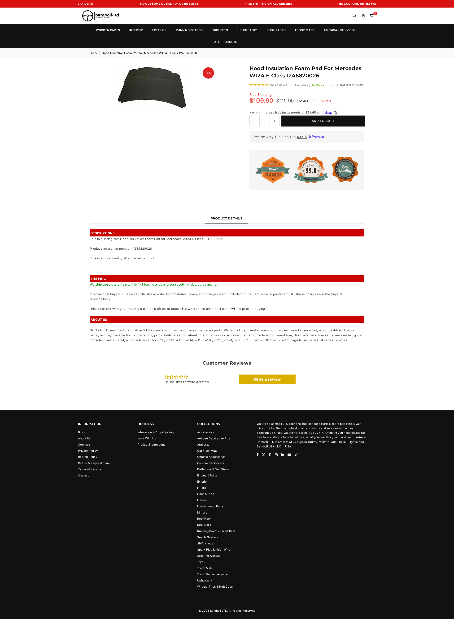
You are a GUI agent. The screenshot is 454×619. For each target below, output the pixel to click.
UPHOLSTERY (247, 30)
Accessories (205, 432)
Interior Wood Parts (210, 506)
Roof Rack (204, 518)
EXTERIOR (159, 30)
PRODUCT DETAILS (226, 218)
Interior (202, 500)
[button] (371, 16)
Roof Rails (204, 524)
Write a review (267, 379)
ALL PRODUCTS (225, 42)
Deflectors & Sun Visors (213, 469)
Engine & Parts (207, 475)
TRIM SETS (220, 30)
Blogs (82, 432)
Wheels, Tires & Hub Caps (215, 586)
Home (94, 53)
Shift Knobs (205, 543)
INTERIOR (136, 30)
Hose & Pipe (205, 494)
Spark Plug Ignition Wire (213, 549)
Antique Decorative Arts (213, 438)
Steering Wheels (208, 555)
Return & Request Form (93, 463)
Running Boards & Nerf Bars (216, 531)
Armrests (203, 444)
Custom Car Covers (210, 463)
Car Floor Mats (207, 450)
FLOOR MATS (304, 30)
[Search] (354, 16)
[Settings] (363, 16)
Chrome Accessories (211, 457)
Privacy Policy (88, 450)
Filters (201, 487)
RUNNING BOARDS (189, 30)
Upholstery (204, 580)
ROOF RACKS (276, 30)
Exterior (202, 481)
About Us (84, 438)
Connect (84, 444)
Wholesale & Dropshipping (156, 432)
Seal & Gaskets (207, 537)
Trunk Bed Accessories (213, 574)
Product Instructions (151, 444)
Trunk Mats (205, 568)
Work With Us (147, 438)
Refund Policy (87, 457)
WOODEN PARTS (108, 30)
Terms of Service (89, 469)
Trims (201, 562)
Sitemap (83, 475)
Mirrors (202, 512)
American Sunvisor (340, 30)
